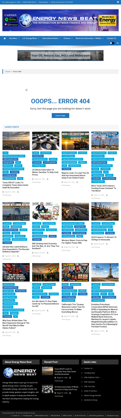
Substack (14, 313)
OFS (64, 166)
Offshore (83, 162)
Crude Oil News (68, 156)
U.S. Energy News (29, 38)
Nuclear (18, 166)
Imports (6, 239)
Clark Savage (6, 195)
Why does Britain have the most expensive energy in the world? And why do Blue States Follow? (15, 324)
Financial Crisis (38, 230)
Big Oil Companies (69, 153)
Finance (67, 38)
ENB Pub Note (8, 284)
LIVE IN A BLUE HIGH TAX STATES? (62, 2)
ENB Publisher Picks (10, 159)
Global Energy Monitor (92, 395)
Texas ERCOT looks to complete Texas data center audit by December (15, 185)
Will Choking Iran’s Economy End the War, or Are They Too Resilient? (45, 246)
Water (80, 236)
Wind (20, 178)
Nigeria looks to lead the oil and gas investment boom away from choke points (75, 175)
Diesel (36, 153)
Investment (105, 169)
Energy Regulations (40, 159)
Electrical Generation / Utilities (89, 38)
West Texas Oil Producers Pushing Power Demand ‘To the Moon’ (103, 188)
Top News (13, 38)
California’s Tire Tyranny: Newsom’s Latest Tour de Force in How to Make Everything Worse (73, 308)
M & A (104, 294)
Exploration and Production (72, 159)
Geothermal (38, 291)
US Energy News (9, 178)
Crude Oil (82, 153)
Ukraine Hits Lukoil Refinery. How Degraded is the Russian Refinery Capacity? (15, 249)
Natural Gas (8, 166)
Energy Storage (9, 294)
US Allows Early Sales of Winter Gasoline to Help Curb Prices (45, 172)
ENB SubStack (43, 2)
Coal (5, 153)
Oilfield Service (75, 166)
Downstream (46, 153)
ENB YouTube (89, 386)
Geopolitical (8, 236)
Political (52, 236)
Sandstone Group (90, 400)
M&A (111, 294)
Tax (74, 294)
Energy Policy (8, 162)
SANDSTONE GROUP (29, 2)
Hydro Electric (67, 230)
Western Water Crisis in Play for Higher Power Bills (74, 241)
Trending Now (89, 373)
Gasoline (53, 159)
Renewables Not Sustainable (13, 169)
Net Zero (66, 294)
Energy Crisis (67, 227)
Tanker (36, 297)
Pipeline (109, 175)
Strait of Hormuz (90, 391)
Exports (23, 230)
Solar (5, 172)
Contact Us (111, 38)
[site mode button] (112, 43)
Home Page (60, 115)
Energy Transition (9, 297)
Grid (18, 162)
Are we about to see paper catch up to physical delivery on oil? (45, 303)
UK (15, 316)
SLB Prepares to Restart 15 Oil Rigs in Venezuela (103, 238)
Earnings (95, 287)
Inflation (82, 291)
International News (50, 38)
